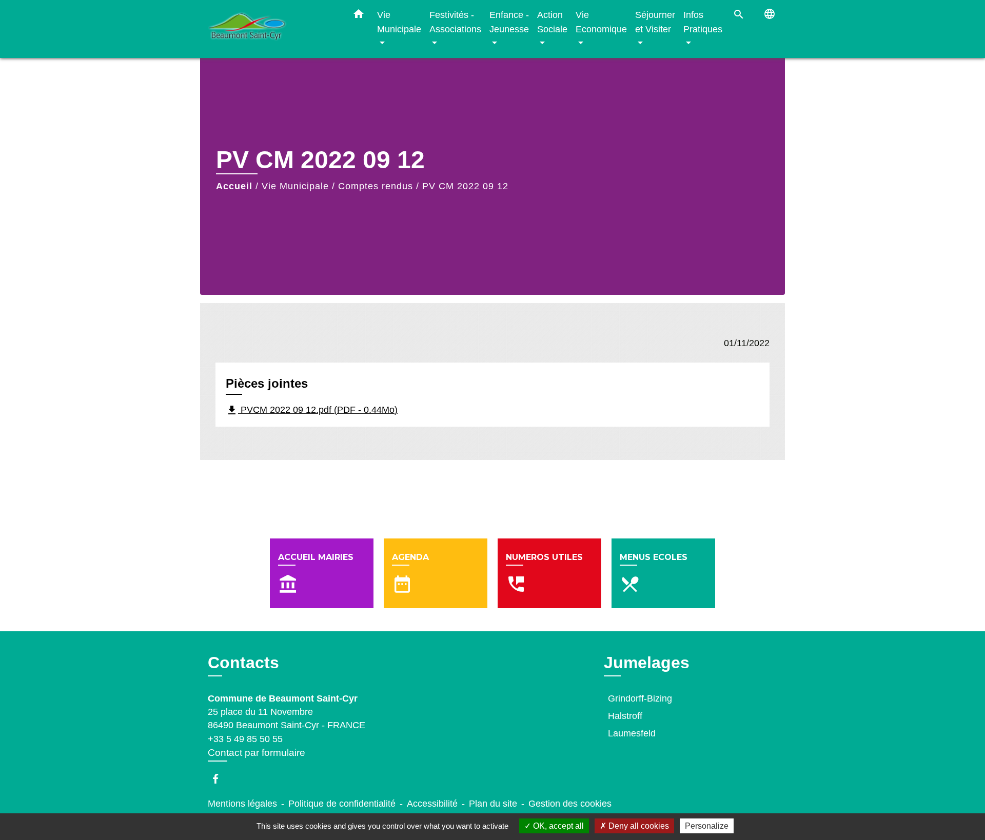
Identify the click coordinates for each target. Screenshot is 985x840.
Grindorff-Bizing (640, 698)
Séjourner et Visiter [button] (655, 21)
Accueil (234, 186)
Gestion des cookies (570, 803)
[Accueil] (272, 29)
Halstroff (625, 716)
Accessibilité (432, 803)
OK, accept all (557, 826)
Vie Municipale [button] (399, 21)
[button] (358, 16)
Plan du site (493, 803)
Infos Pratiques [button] (702, 21)
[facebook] (220, 779)
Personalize (706, 826)
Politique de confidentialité (342, 803)
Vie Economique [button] (601, 21)
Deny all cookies (637, 826)
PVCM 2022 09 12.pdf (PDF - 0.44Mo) (312, 410)
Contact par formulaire (256, 752)
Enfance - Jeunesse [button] (509, 21)
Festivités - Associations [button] (455, 21)
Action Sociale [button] (552, 21)
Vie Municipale (295, 186)
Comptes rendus (375, 186)
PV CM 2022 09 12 (465, 186)
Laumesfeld (632, 733)
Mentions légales (242, 803)
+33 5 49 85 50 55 (245, 739)
